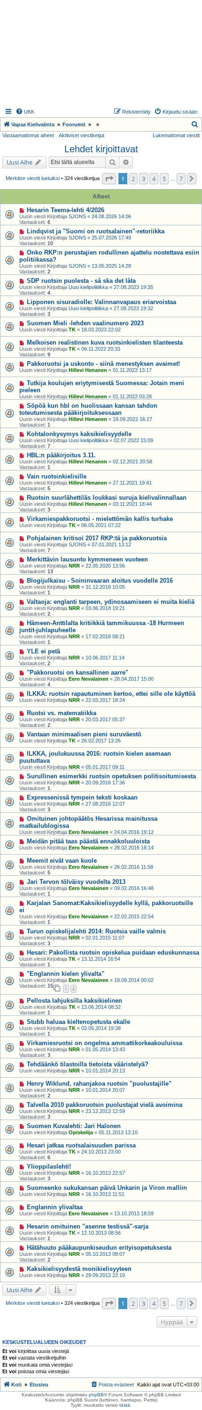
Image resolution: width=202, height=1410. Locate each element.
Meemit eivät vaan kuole (62, 860)
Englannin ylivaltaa (55, 1207)
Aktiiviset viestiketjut (81, 135)
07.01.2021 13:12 (111, 544)
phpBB (96, 1394)
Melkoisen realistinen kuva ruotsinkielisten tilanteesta (105, 342)
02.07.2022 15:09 (133, 440)
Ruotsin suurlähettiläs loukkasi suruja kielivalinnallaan (106, 497)
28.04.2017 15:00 (134, 679)
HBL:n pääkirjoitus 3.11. (61, 455)
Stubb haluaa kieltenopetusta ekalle (78, 1021)
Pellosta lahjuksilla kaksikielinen (74, 1000)
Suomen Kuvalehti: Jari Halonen (74, 1126)
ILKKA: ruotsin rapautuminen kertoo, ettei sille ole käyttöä (111, 693)
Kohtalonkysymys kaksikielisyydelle (79, 433)
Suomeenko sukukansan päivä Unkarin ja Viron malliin (107, 1187)
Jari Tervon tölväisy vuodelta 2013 (76, 881)
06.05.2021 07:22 (101, 525)
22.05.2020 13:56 (105, 566)
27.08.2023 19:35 (133, 287)
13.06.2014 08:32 (101, 1007)
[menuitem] (25, 111)
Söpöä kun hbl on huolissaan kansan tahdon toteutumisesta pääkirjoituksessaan (88, 409)
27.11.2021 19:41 (132, 483)
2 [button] (133, 178)
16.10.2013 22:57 (105, 1173)
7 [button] (181, 178)
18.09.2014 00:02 (134, 980)
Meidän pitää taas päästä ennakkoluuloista (88, 841)
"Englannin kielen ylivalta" (65, 973)
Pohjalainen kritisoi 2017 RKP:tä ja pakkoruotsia (97, 538)
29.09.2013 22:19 (105, 1275)
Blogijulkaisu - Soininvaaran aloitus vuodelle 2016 (100, 580)
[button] (109, 178)
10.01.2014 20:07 (105, 1090)
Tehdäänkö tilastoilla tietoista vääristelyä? (87, 1064)
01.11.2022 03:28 (132, 396)
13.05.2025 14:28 (111, 266)
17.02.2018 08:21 (105, 636)
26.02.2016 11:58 (133, 867)
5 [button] (164, 178)
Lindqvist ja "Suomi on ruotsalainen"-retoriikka (95, 231)
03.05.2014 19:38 (101, 1028)
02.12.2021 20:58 (132, 461)
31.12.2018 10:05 (105, 587)
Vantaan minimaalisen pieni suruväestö (84, 734)
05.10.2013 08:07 (105, 1254)
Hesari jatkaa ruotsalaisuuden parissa (81, 1145)
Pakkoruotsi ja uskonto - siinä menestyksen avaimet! (103, 363)
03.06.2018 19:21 (105, 608)
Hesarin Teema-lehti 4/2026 (65, 210)
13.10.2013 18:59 (134, 1213)
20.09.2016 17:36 (105, 782)
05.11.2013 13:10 (118, 1132)
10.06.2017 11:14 (104, 657)
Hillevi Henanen (88, 370)
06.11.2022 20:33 (100, 349)
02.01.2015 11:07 (104, 937)
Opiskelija (81, 1132)
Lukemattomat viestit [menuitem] (176, 135)
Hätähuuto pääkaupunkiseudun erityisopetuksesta (99, 1247)
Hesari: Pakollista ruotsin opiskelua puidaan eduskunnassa (113, 952)
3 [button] (143, 178)
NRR (74, 566)
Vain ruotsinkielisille (56, 476)
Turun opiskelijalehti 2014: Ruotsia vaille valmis (96, 931)
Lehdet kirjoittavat (101, 149)
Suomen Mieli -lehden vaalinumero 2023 (85, 323)
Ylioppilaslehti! (49, 1166)
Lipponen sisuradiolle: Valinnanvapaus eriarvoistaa (101, 301)
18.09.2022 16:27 (132, 419)
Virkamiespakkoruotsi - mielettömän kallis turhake (100, 518)
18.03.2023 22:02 (101, 329)
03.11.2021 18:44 (132, 504)
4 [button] (153, 178)
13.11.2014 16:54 (100, 959)
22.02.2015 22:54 (134, 916)
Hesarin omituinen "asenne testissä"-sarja (87, 1226)
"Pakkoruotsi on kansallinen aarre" (77, 672)
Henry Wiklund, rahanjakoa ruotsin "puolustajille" (99, 1083)
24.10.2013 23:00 (101, 1151)
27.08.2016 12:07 (105, 804)
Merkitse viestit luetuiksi (33, 178)
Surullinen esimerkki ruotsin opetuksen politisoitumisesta (111, 776)
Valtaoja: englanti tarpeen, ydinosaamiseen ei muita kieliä (110, 601)
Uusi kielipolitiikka (88, 287)
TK (72, 329)
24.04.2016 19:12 (134, 832)
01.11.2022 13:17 (132, 370)
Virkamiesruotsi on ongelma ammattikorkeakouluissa (104, 1043)
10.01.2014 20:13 (105, 1070)
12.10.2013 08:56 (101, 1233)
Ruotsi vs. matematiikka (61, 713)
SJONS (77, 216)
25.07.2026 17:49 (111, 237)
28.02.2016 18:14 (134, 847)
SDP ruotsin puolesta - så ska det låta (81, 280)
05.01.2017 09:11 (104, 767)
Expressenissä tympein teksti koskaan (82, 797)
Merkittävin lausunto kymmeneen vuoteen (87, 559)
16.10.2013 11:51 (104, 1194)
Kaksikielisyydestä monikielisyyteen (79, 1268)
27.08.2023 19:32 (133, 308)
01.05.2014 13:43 (105, 1049)
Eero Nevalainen (89, 679)
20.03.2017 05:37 (105, 719)
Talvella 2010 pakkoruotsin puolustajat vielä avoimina (104, 1104)
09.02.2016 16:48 (134, 888)
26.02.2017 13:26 (101, 740)
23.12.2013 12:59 (105, 1111)
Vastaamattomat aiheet (28, 135)
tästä (124, 1405)
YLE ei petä (43, 651)
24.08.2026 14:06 (111, 216)
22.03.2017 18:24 (105, 700)
